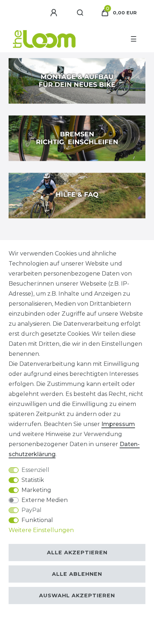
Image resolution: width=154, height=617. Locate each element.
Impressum (118, 424)
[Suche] (80, 13)
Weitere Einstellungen (41, 530)
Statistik (32, 480)
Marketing (36, 490)
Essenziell (35, 470)
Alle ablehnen (77, 574)
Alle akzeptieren (77, 552)
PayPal (31, 510)
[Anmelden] (55, 13)
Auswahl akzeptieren (77, 595)
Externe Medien (44, 500)
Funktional (37, 520)
